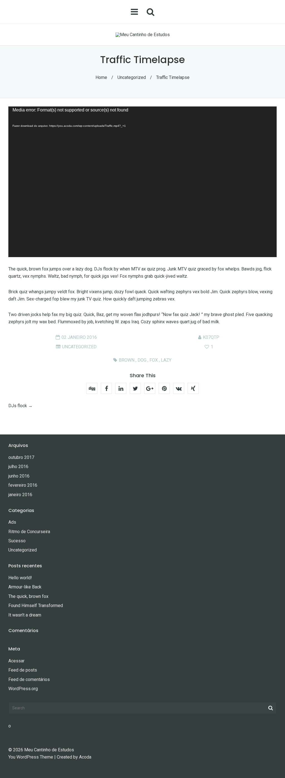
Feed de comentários (29, 679)
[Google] (149, 388)
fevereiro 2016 (22, 485)
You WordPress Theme (30, 757)
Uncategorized (131, 77)
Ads (12, 522)
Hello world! (20, 577)
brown (126, 360)
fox (153, 360)
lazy (166, 360)
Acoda (85, 757)
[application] (142, 181)
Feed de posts (22, 670)
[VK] (178, 388)
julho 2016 (18, 466)
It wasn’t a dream (24, 615)
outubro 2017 (21, 457)
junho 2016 (19, 476)
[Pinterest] (164, 388)
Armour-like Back (24, 587)
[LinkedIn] (120, 388)
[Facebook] (106, 388)
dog (141, 360)
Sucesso (17, 540)
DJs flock (17, 405)
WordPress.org (23, 688)
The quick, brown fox (28, 596)
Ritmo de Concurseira (29, 531)
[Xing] (193, 388)
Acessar (16, 660)
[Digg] (91, 388)
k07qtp (211, 337)
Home (101, 77)
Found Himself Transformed (35, 605)
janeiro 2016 (20, 494)
